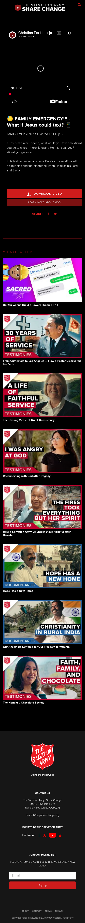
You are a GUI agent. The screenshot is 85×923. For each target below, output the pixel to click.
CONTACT (37, 911)
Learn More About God (44, 202)
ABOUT (25, 911)
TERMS (48, 911)
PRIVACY (59, 911)
